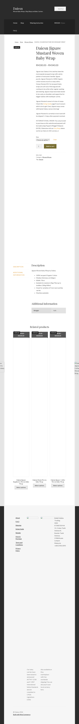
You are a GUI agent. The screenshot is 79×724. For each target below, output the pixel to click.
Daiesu (18, 8)
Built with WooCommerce (21, 714)
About (18, 518)
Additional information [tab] (18, 273)
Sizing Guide (47, 104)
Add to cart (50, 146)
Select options (21, 487)
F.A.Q (15, 30)
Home (15, 23)
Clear (55, 139)
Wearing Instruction (36, 23)
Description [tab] (18, 267)
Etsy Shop (57, 128)
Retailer (18, 533)
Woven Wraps (28, 42)
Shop (22, 23)
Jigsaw (41, 159)
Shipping (18, 525)
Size (37, 137)
